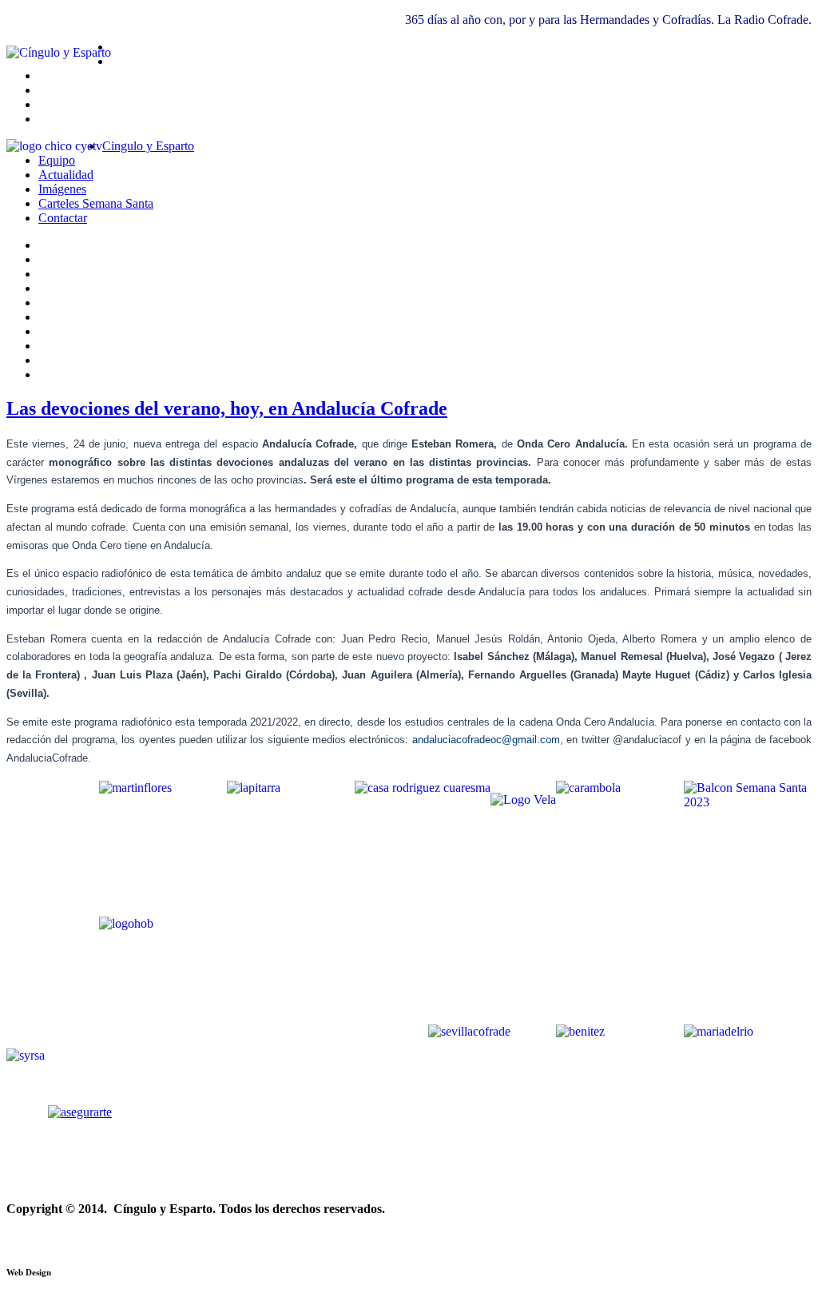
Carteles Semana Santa (95, 203)
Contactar (62, 218)
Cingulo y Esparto (148, 146)
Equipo (56, 160)
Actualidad (65, 174)
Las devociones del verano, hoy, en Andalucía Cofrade (226, 408)
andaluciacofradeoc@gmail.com (486, 740)
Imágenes (62, 189)
